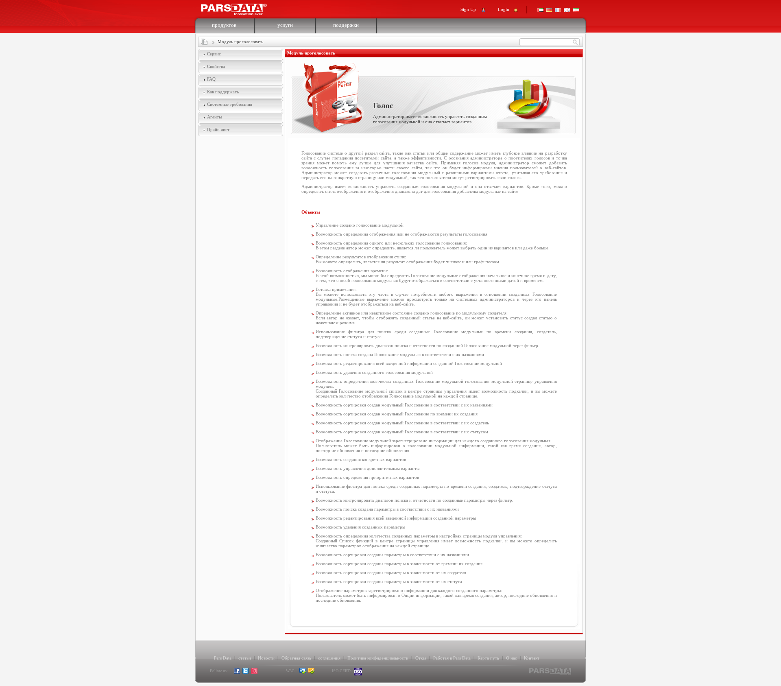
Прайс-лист (218, 129)
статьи (244, 657)
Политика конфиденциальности (377, 657)
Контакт (531, 657)
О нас (511, 657)
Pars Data (222, 657)
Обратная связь (296, 657)
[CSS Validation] (319, 673)
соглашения (329, 657)
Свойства (216, 66)
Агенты (214, 116)
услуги (285, 25)
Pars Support (241, 7)
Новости (266, 657)
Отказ (420, 657)
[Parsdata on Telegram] (263, 673)
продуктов (224, 25)
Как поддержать (223, 91)
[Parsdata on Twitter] (245, 673)
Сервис (214, 53)
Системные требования (229, 104)
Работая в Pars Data (452, 657)
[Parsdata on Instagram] (254, 673)
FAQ (211, 78)
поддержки (346, 25)
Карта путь (488, 657)
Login (503, 9)
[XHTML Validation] (302, 673)
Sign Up (468, 9)
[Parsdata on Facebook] (237, 673)
